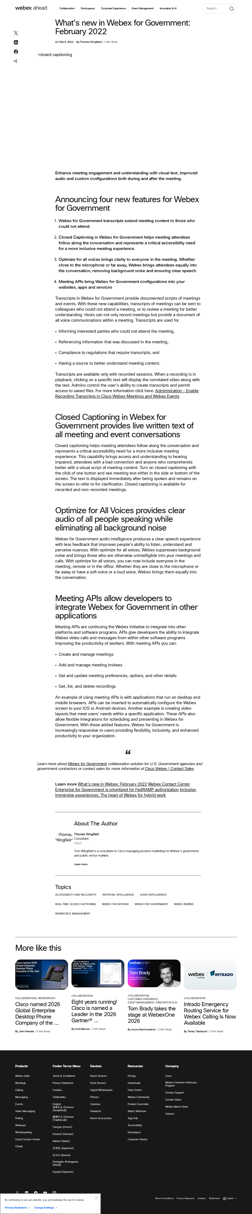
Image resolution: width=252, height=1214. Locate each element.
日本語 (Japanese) (63, 1148)
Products (21, 1066)
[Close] (96, 1198)
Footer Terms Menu (66, 1066)
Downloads (134, 1083)
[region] (50, 1203)
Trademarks (59, 1097)
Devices (95, 1066)
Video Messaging (25, 1111)
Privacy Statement (63, 1083)
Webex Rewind (184, 904)
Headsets (95, 1111)
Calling (19, 1090)
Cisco (168, 1076)
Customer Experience (113, 8)
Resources (135, 1066)
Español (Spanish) (63, 1172)
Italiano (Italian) (61, 1141)
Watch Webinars (137, 1111)
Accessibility (135, 1125)
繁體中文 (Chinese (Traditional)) (63, 1118)
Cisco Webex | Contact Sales (169, 769)
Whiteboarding (23, 1132)
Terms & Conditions (64, 1076)
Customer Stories (137, 1139)
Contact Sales (173, 1099)
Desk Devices (98, 1083)
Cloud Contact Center (27, 1139)
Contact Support (174, 1092)
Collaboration (66, 8)
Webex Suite (22, 1076)
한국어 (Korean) (61, 1155)
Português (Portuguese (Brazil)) (65, 1163)
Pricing (131, 1076)
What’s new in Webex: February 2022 (112, 784)
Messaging (21, 1097)
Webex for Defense (115, 904)
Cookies (57, 1090)
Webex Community (138, 1097)
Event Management (142, 8)
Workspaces (88, 8)
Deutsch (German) (63, 1134)
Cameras (95, 1104)
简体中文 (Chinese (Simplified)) (63, 1109)
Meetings (20, 1083)
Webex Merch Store (176, 1107)
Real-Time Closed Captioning (75, 904)
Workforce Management (72, 913)
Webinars (20, 1125)
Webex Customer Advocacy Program (181, 1084)
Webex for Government (87, 764)
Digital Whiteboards (101, 1090)
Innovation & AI (168, 8)
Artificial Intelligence (118, 895)
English (57, 1104)
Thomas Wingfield (91, 42)
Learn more (80, 864)
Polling (19, 1118)
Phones (94, 1097)
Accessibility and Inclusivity (75, 895)
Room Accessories (101, 1118)
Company (172, 1066)
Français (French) (62, 1127)
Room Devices (98, 1076)
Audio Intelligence (153, 895)
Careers (169, 1114)
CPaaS (19, 1146)
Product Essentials (138, 1104)
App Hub (133, 1118)
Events (19, 1104)
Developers (134, 1132)
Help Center (135, 1090)
